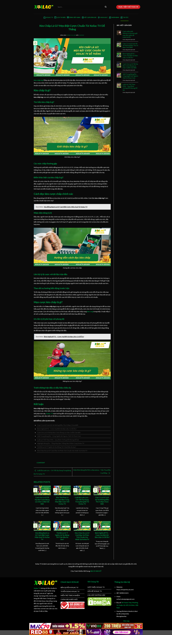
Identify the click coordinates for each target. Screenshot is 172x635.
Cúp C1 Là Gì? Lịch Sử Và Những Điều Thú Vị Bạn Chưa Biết (57, 425)
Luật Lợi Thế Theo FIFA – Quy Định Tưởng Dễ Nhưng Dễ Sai (58, 440)
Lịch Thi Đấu (61, 17)
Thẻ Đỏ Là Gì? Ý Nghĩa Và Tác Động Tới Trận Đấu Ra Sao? (56, 447)
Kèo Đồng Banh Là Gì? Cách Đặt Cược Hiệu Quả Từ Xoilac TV (42, 536)
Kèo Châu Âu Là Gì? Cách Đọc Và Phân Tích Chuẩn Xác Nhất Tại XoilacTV (62, 451)
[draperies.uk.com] (44, 7)
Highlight (104, 17)
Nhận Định (115, 17)
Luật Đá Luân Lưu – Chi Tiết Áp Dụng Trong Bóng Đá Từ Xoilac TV (82, 500)
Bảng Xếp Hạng (74, 17)
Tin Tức (126, 17)
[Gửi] (105, 7)
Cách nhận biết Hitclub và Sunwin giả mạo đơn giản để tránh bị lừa (130, 34)
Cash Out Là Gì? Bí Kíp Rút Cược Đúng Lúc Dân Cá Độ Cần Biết (59, 432)
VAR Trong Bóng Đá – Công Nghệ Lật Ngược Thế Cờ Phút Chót (59, 436)
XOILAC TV (49, 17)
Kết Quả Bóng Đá (90, 17)
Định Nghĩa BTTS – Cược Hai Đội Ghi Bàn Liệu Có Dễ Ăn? (56, 429)
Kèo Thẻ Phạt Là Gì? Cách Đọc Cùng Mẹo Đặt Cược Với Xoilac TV (62, 500)
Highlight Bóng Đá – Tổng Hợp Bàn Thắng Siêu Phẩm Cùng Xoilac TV (60, 443)
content (81, 35)
